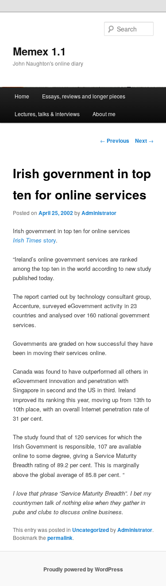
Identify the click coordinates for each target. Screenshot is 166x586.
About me (104, 113)
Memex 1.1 (39, 51)
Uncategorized (90, 530)
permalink (60, 538)
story (34, 240)
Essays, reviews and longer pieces (83, 96)
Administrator (98, 213)
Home (22, 96)
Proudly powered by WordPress (83, 569)
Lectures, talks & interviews (47, 113)
